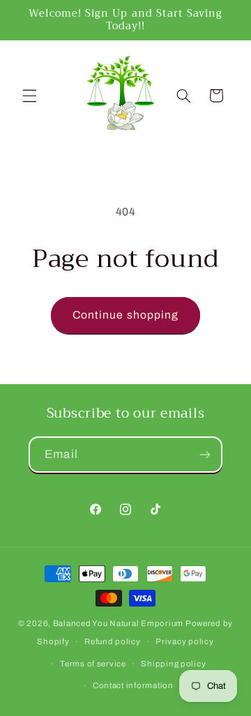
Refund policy (112, 641)
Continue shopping (125, 315)
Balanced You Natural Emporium (118, 623)
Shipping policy (173, 664)
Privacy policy (184, 641)
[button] (29, 95)
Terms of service (93, 664)
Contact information (133, 685)
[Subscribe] (204, 454)
